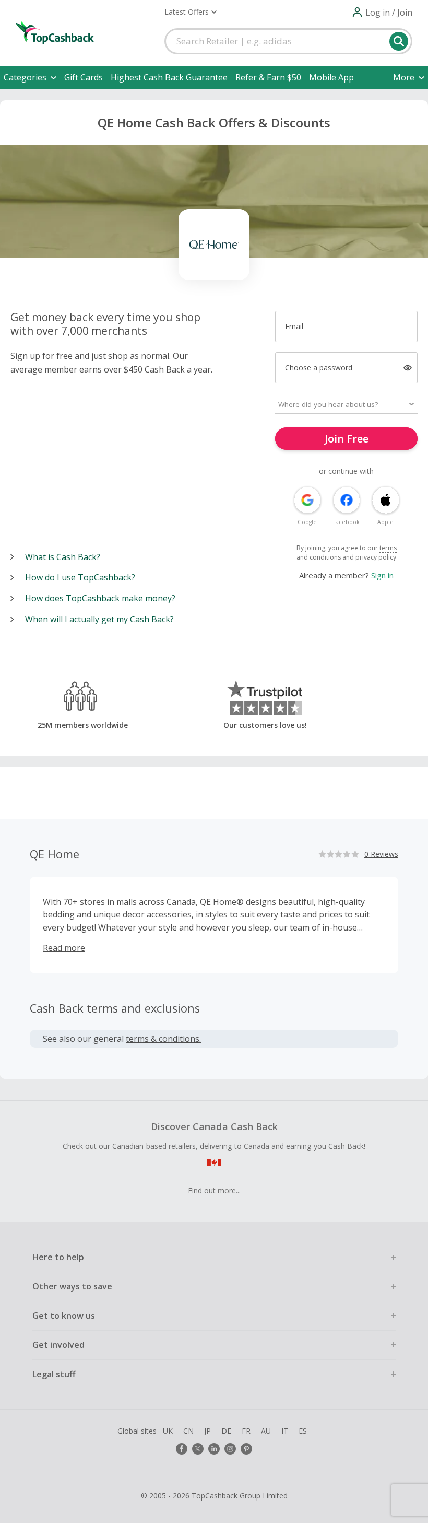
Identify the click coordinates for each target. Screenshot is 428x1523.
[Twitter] (198, 1449)
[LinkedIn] (214, 1449)
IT (284, 1431)
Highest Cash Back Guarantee (169, 77)
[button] (190, 12)
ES (303, 1431)
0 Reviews (381, 854)
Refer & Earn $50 (268, 77)
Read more (64, 948)
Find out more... (214, 1190)
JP (207, 1431)
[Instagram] (230, 1449)
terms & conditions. (163, 1038)
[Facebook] (181, 1449)
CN (188, 1431)
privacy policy (375, 557)
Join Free (346, 439)
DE (226, 1431)
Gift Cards (83, 77)
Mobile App (331, 77)
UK (168, 1431)
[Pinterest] (246, 1449)
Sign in (382, 575)
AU (266, 1431)
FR (246, 1431)
